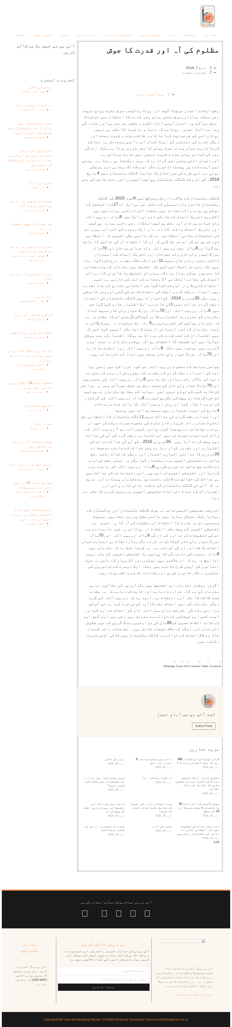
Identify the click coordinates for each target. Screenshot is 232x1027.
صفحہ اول (210, 34)
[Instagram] (84, 913)
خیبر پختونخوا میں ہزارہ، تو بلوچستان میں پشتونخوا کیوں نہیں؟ (104, 781)
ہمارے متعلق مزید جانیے (194, 994)
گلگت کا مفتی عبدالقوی (31, 333)
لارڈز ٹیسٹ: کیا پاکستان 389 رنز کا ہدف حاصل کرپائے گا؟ (198, 760)
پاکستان (189, 34)
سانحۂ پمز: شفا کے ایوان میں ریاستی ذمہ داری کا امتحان (30, 355)
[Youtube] (118, 913)
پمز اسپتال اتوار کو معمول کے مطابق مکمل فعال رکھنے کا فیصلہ (151, 807)
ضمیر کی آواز (162, 826)
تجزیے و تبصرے (150, 34)
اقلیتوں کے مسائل (118, 34)
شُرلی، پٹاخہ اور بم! (33, 315)
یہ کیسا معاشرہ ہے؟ (157, 777)
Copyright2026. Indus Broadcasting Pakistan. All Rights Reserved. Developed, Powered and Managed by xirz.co (116, 1019)
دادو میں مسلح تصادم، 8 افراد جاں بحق (154, 760)
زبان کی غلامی (115, 759)
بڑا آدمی (44, 296)
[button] (215, 663)
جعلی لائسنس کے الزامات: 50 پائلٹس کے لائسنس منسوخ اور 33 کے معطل (198, 807)
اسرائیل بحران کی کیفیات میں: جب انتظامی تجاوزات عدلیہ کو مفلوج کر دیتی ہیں (198, 829)
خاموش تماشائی (38, 405)
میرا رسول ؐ (42, 423)
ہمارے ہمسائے (87, 34)
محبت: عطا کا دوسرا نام (31, 464)
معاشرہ (20, 34)
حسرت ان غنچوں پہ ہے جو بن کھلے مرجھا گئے (105, 828)
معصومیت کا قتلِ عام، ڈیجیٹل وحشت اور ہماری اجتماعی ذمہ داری (31, 514)
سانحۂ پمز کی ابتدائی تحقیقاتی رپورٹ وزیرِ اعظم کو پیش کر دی (104, 807)
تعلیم (65, 34)
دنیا (172, 34)
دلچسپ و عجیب (43, 34)
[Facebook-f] (147, 913)
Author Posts (203, 725)
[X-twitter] (133, 913)
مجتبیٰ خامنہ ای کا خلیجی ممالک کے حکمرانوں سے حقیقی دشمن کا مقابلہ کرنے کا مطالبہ (197, 783)
